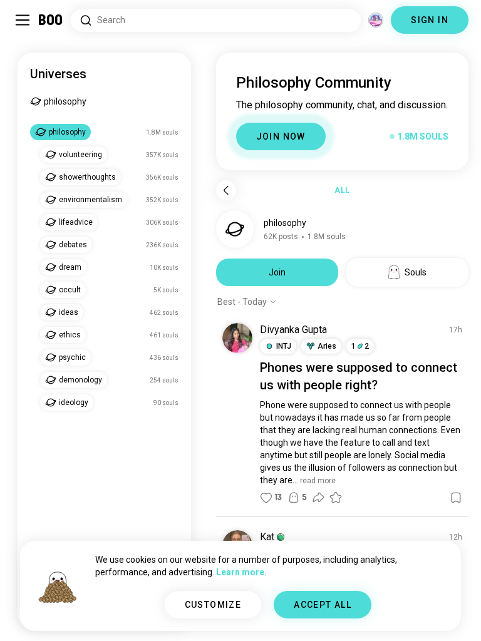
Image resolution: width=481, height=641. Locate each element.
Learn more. (241, 572)
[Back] (226, 190)
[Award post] (335, 497)
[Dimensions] (375, 20)
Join (277, 272)
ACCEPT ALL (322, 605)
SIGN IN (429, 20)
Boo (51, 20)
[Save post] (456, 497)
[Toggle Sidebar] (22, 20)
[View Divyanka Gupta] (237, 338)
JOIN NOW (281, 136)
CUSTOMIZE (213, 605)
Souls (416, 272)
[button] (280, 537)
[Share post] (318, 497)
